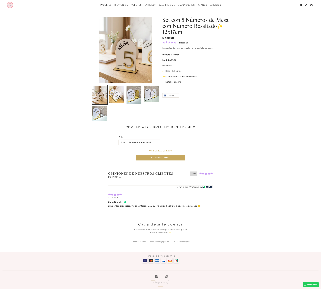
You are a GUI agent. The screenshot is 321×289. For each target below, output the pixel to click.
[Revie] (207, 187)
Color (121, 137)
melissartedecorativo (163, 281)
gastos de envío (173, 48)
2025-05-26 (113, 197)
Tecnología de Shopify (160, 283)
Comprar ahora (160, 157)
